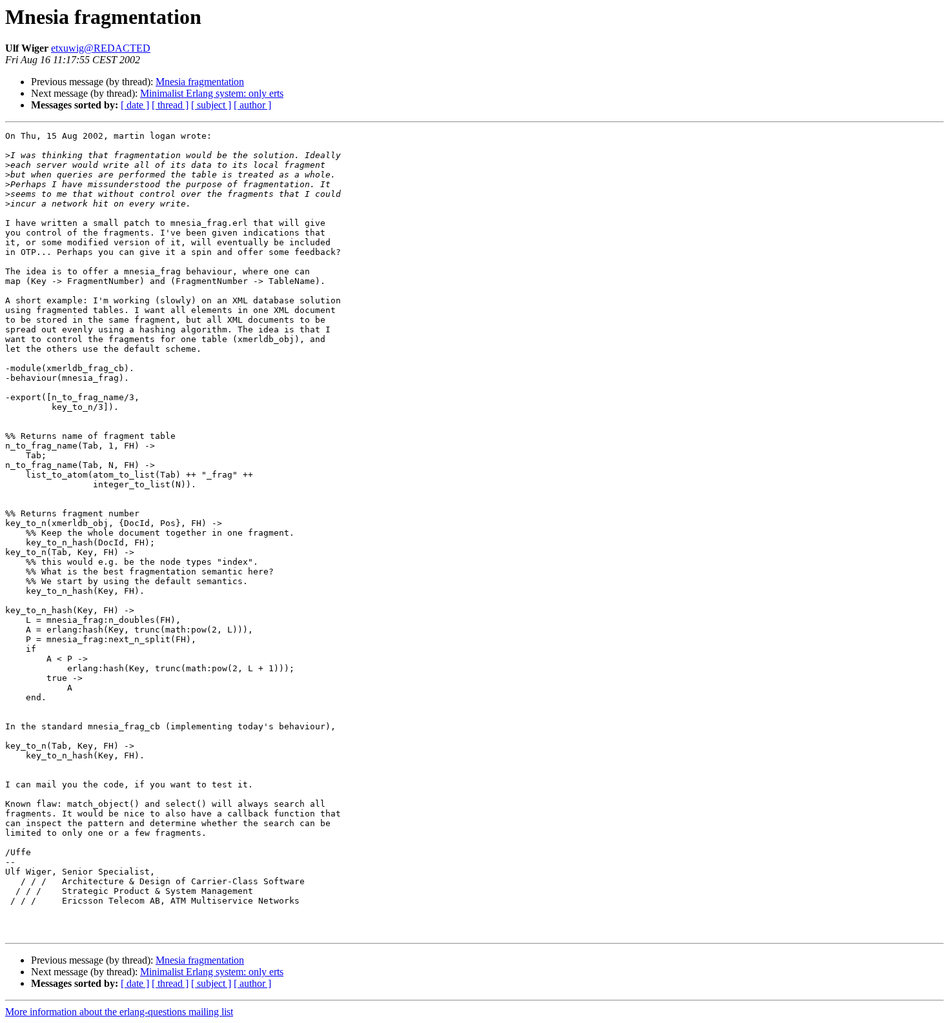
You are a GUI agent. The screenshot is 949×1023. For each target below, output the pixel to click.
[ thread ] (170, 104)
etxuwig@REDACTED (100, 48)
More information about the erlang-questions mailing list (119, 1011)
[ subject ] (211, 104)
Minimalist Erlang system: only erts (211, 93)
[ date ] (135, 104)
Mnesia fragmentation (200, 81)
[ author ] (252, 104)
